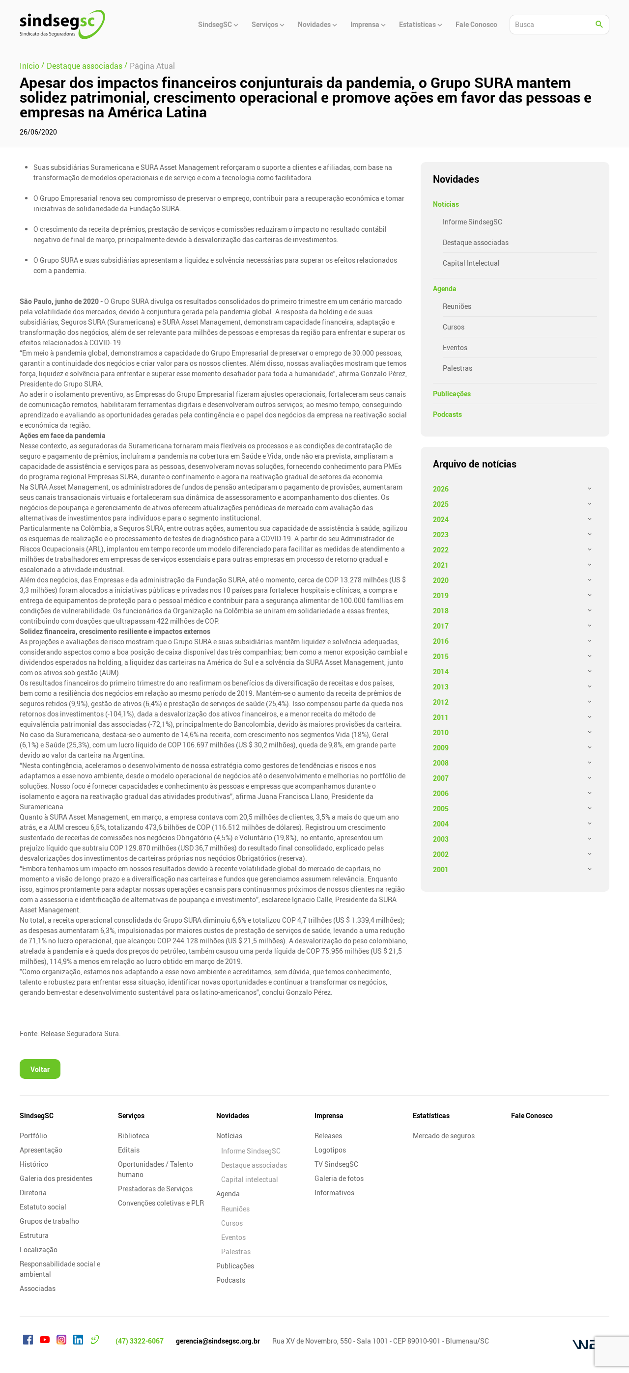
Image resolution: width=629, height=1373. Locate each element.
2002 (441, 854)
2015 (441, 656)
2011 (441, 717)
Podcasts (447, 414)
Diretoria (33, 1192)
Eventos (455, 347)
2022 (441, 549)
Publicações (452, 393)
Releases (328, 1135)
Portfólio (33, 1135)
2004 (441, 823)
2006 (441, 793)
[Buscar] (599, 24)
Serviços (131, 1115)
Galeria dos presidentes (56, 1178)
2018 (441, 610)
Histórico (34, 1164)
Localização (38, 1249)
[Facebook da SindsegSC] (28, 1341)
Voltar (40, 1069)
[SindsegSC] (62, 24)
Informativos (334, 1192)
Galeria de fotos (339, 1178)
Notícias (446, 204)
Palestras (457, 368)
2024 (441, 519)
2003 (441, 839)
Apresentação (41, 1149)
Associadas (38, 1288)
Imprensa (328, 1115)
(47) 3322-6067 (139, 1341)
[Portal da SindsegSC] (95, 1341)
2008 (441, 763)
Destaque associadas (476, 242)
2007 (441, 778)
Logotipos (330, 1149)
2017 (441, 626)
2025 (441, 504)
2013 (441, 686)
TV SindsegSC (336, 1164)
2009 (441, 747)
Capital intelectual (249, 1179)
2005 (441, 808)
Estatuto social (43, 1206)
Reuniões (457, 306)
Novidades (232, 1115)
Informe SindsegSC (472, 221)
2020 (441, 580)
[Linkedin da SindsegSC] (78, 1341)
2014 (441, 671)
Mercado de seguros (444, 1135)
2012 (441, 702)
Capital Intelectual (471, 263)
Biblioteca (133, 1135)
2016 (441, 641)
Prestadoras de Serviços (155, 1188)
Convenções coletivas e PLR (161, 1203)
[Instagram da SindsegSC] (61, 1341)
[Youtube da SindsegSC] (45, 1341)
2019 (441, 595)
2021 (441, 565)
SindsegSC (37, 1115)
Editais (129, 1149)
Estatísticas (431, 1115)
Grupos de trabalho (49, 1221)
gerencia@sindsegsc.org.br (218, 1341)
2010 (441, 732)
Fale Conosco (532, 1115)
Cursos (453, 326)
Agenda (445, 288)
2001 (441, 869)
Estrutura (34, 1235)
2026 (441, 489)
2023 (441, 534)
